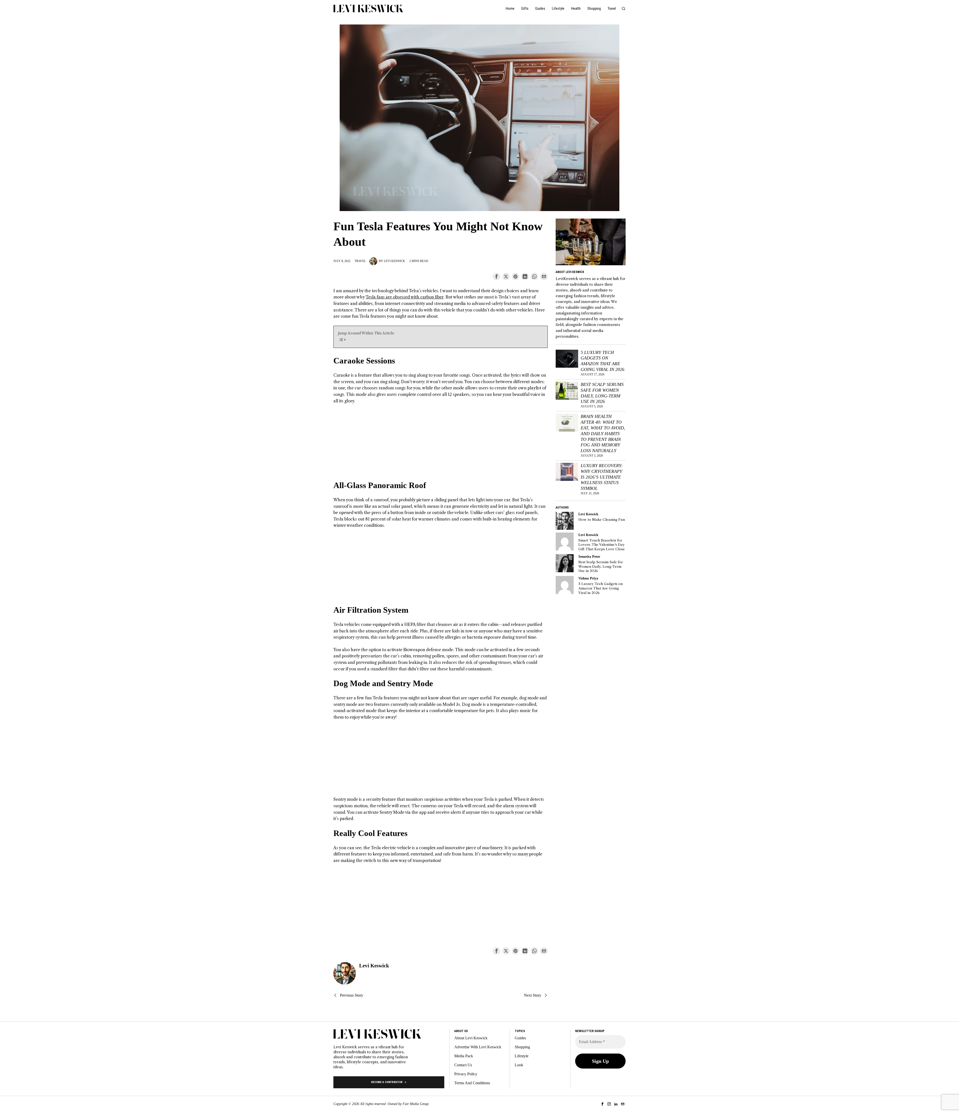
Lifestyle (521, 1056)
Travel (360, 261)
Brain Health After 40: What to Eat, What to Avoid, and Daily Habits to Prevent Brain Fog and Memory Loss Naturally (603, 433)
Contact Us (463, 1065)
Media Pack (463, 1056)
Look (519, 1065)
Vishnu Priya (588, 578)
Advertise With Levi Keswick (477, 1047)
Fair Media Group (416, 1104)
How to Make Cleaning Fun (601, 520)
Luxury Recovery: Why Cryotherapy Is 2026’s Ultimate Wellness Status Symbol (602, 477)
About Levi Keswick (470, 1038)
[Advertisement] (440, 445)
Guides (520, 1038)
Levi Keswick (394, 261)
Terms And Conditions (472, 1083)
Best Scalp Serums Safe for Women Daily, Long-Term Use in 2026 (602, 393)
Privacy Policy (465, 1074)
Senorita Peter (589, 556)
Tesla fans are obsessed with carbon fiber (405, 296)
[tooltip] (496, 276)
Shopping (522, 1047)
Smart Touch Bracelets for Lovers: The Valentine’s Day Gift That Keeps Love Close (601, 544)
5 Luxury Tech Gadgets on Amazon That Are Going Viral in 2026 (602, 361)
